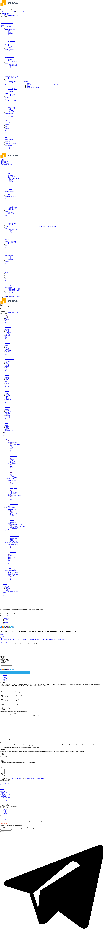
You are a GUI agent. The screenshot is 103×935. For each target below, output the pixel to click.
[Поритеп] (13, 92)
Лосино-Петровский (9, 359)
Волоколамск (8, 327)
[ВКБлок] (13, 73)
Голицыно (7, 330)
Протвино (7, 375)
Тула (6, 392)
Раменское (7, 378)
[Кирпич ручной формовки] (13, 53)
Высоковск (7, 329)
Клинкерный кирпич (14, 465)
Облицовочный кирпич (15, 444)
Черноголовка (8, 395)
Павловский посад (9, 371)
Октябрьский (8, 411)
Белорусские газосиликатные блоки (17, 526)
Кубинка (7, 354)
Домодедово (7, 335)
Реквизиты (2, 788)
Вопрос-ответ (3, 796)
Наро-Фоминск (8, 365)
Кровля (9, 568)
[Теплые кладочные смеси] (13, 142)
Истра (6, 344)
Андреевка (7, 419)
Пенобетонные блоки (14, 536)
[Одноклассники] (3, 627)
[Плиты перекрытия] (13, 112)
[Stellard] (13, 131)
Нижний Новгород (9, 420)
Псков (6, 423)
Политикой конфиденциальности (15, 778)
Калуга (6, 346)
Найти (2, 831)
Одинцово (7, 367)
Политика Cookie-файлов (5, 801)
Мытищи (7, 364)
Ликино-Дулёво (8, 356)
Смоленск (7, 428)
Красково (7, 410)
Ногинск (7, 366)
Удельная (7, 409)
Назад (6, 316)
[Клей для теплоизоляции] (13, 149)
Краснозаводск (8, 352)
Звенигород (7, 341)
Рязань (6, 382)
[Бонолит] (13, 85)
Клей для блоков (13, 577)
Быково (6, 418)
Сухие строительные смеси (13, 572)
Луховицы (7, 360)
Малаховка (7, 407)
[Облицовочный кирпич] (13, 28)
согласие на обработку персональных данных (34, 778)
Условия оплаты (3, 792)
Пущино (7, 377)
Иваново (7, 426)
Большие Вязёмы (8, 416)
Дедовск (7, 331)
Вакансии (2, 789)
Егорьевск (7, 338)
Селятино (7, 414)
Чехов (6, 396)
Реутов (6, 379)
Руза (6, 381)
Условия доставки (4, 793)
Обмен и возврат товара (5, 794)
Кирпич (9, 441)
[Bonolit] (13, 62)
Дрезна (6, 336)
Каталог (7, 437)
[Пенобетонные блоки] (13, 105)
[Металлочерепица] (13, 138)
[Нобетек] (13, 127)
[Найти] (0, 10)
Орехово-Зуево (8, 370)
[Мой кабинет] (1, 295)
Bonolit (11, 483)
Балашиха (7, 321)
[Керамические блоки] (13, 56)
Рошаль (6, 380)
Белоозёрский (8, 413)
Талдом (6, 388)
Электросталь (8, 400)
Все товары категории (5, 782)
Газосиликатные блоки (12, 509)
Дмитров (7, 333)
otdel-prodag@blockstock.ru (7, 615)
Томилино (7, 404)
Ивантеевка (7, 343)
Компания (7, 586)
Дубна (6, 337)
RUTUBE (6, 623)
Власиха (7, 405)
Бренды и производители (5, 797)
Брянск (6, 424)
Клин (6, 347)
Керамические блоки (14, 473)
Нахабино (7, 403)
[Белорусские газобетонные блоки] (13, 75)
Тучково (7, 412)
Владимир (7, 326)
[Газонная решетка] (13, 121)
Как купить (2, 791)
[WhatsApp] (9, 627)
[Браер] (13, 125)
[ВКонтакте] (1, 627)
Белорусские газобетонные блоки (17, 497)
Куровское (7, 355)
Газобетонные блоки (12, 480)
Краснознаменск (8, 353)
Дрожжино (7, 415)
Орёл (6, 369)
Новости (2, 786)
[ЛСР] (13, 133)
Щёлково (7, 398)
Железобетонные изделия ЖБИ (14, 544)
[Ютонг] (13, 103)
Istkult (11, 502)
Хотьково (7, 394)
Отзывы (2, 785)
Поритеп (12, 520)
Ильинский (7, 417)
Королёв (7, 348)
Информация (3, 795)
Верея (6, 323)
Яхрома (6, 402)
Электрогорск (8, 399)
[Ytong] (13, 83)
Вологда (7, 421)
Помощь (2, 790)
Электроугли (7, 401)
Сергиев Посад (8, 383)
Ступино (7, 387)
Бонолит (11, 512)
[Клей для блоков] (13, 144)
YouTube (6, 621)
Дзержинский (8, 332)
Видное (6, 324)
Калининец (7, 408)
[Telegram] (13, 627)
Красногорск (7, 351)
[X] (6, 627)
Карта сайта (2, 798)
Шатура (6, 397)
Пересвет (7, 372)
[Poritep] (13, 68)
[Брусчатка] (13, 119)
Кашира (6, 345)
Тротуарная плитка (11, 555)
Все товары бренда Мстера (5, 783)
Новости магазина (5, 805)
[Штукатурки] (13, 140)
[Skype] (11, 627)
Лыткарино (7, 361)
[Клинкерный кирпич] (13, 48)
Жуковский (7, 339)
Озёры (6, 368)
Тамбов (6, 429)
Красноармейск (8, 350)
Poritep (11, 491)
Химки (6, 393)
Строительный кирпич (14, 459)
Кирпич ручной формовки (24, 642)
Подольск (7, 373)
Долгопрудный (8, 334)
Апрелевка (7, 320)
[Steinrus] (13, 129)
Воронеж (7, 425)
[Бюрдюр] (13, 123)
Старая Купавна (8, 386)
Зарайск (6, 340)
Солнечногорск (8, 385)
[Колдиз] (13, 136)
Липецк (6, 427)
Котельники (7, 349)
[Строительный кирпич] (13, 43)
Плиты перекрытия (14, 547)
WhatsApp (6, 622)
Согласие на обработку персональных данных (9, 800)
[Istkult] (13, 79)
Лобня (6, 357)
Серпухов (7, 384)
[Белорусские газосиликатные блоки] (13, 98)
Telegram (6, 619)
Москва (6, 318)
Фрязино (7, 391)
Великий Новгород (9, 430)
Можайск (7, 363)
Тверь (6, 389)
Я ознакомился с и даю (23, 778)
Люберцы (7, 362)
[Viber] (8, 627)
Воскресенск (7, 328)
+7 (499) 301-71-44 (4, 14)
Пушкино (7, 376)
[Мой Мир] (4, 627)
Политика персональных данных (7, 799)
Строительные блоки (12, 532)
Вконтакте (6, 618)
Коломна (7, 319)
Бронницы (7, 322)
